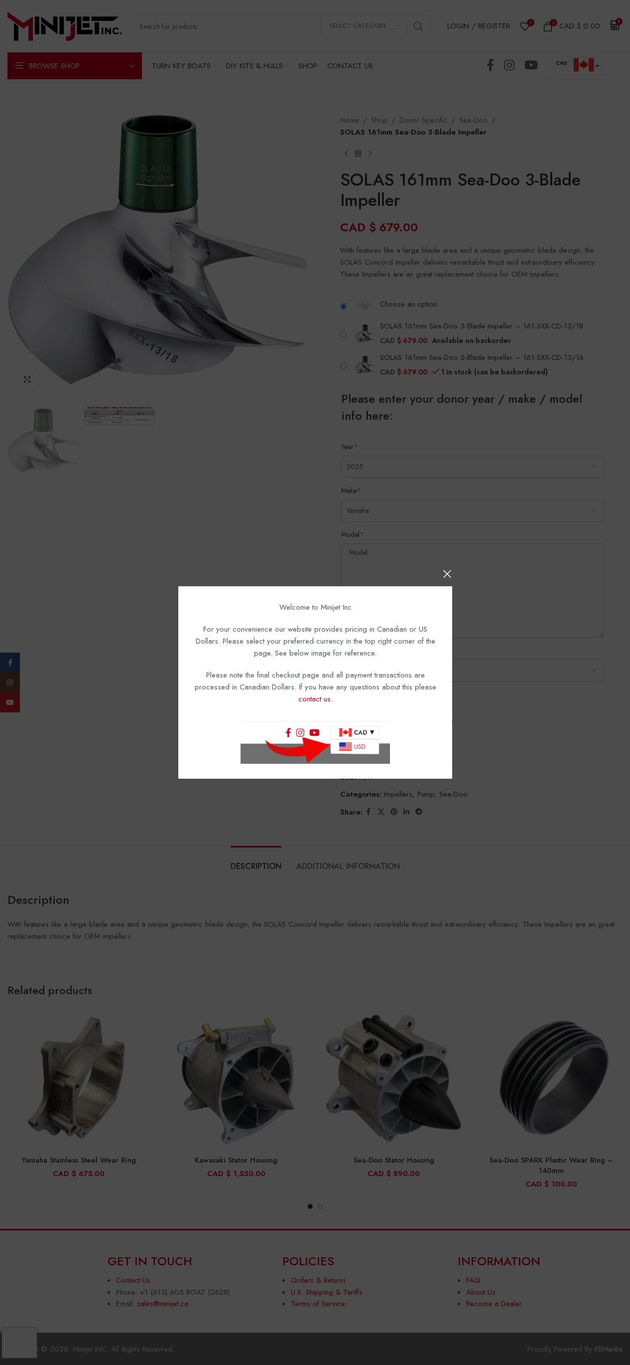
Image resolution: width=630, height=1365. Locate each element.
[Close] (447, 573)
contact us (314, 698)
